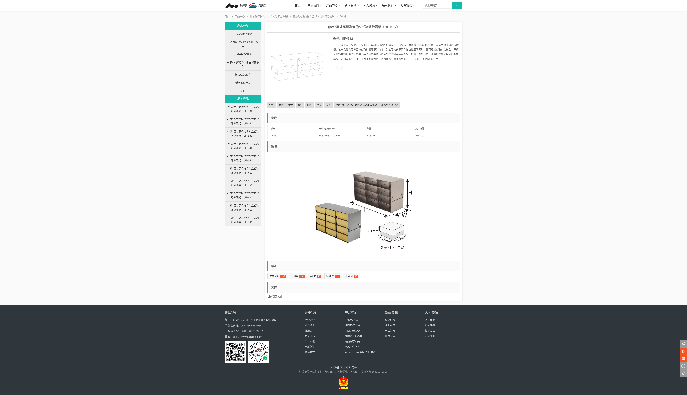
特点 (290, 104)
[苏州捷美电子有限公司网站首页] (245, 5)
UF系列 (351, 276)
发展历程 (310, 330)
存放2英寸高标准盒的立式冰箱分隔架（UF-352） (243, 158)
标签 (319, 104)
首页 (297, 5)
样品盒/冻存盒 (243, 74)
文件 (328, 104)
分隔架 (297, 276)
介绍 (271, 104)
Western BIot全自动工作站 (360, 351)
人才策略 (430, 319)
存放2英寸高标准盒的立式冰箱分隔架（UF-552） (243, 183)
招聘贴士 (430, 330)
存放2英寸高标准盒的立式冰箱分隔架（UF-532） (243, 133)
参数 (281, 104)
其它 (242, 90)
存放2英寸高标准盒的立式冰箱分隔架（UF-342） (243, 220)
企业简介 (310, 319)
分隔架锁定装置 (243, 54)
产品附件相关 (352, 346)
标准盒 (332, 276)
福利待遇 (430, 325)
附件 (309, 104)
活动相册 (430, 335)
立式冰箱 (277, 276)
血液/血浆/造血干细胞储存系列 (243, 64)
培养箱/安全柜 (353, 325)
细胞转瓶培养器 (353, 335)
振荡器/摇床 (351, 319)
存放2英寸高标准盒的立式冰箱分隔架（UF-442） (243, 121)
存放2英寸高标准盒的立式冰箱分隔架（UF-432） (243, 195)
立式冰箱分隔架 (279, 16)
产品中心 (332, 5)
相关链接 (406, 5)
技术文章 (390, 335)
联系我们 (387, 5)
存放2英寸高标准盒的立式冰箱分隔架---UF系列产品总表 (367, 104)
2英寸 (315, 276)
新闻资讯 (350, 5)
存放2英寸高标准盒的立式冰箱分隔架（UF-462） (243, 170)
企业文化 (310, 341)
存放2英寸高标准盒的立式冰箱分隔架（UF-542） (243, 146)
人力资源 (369, 5)
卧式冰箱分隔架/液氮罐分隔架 (242, 44)
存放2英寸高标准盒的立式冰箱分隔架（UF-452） (243, 207)
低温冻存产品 (242, 82)
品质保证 (310, 346)
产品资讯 (390, 330)
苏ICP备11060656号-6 (343, 367)
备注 (300, 104)
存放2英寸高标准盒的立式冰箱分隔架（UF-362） (243, 109)
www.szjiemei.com (251, 336)
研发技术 (310, 325)
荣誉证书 (310, 335)
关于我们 (313, 5)
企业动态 (390, 325)
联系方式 (310, 351)
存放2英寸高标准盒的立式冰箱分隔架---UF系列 (319, 16)
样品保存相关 (257, 16)
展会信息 (390, 319)
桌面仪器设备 (352, 330)
